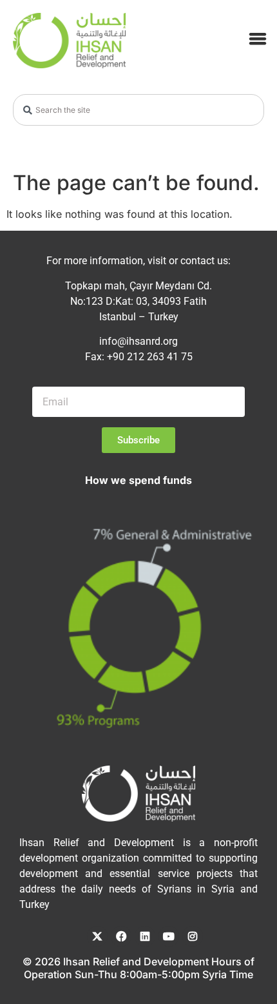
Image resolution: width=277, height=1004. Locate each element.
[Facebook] (121, 936)
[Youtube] (168, 936)
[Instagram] (192, 936)
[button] (257, 38)
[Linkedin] (145, 936)
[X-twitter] (97, 936)
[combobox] (138, 110)
